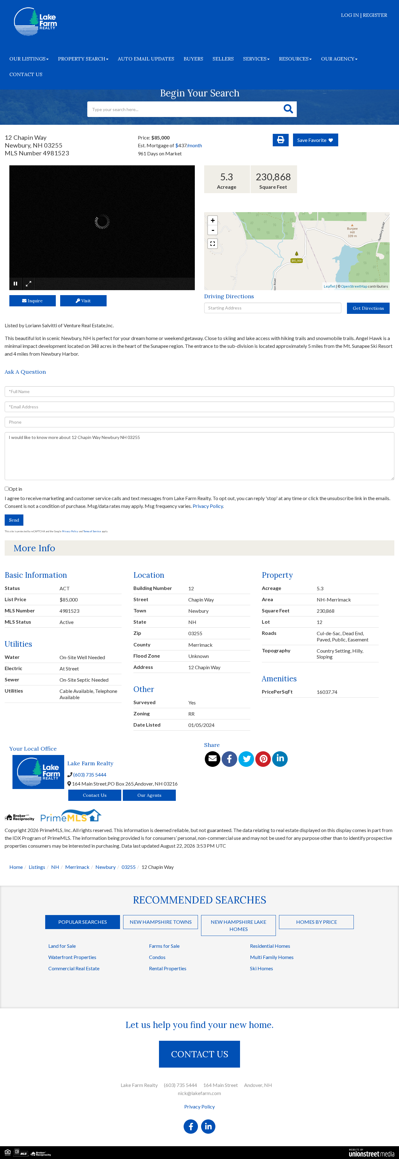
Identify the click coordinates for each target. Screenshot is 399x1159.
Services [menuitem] (255, 59)
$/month (188, 145)
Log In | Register (364, 15)
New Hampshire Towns (161, 922)
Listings (37, 867)
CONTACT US (199, 1054)
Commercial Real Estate (73, 968)
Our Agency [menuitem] (337, 59)
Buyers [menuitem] (193, 59)
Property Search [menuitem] (81, 59)
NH (55, 867)
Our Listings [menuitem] (27, 59)
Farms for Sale (164, 946)
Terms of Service (92, 531)
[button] (288, 109)
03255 (129, 867)
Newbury (105, 867)
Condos (157, 957)
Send (14, 520)
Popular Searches (82, 922)
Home (16, 867)
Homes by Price (316, 922)
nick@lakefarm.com (199, 1093)
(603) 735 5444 (89, 774)
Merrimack (77, 867)
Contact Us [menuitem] (25, 74)
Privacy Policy (208, 506)
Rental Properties (167, 968)
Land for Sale (62, 946)
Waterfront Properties (72, 957)
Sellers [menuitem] (223, 59)
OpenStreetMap (354, 286)
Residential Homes (270, 946)
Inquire (34, 301)
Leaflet (329, 286)
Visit (85, 301)
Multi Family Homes (272, 957)
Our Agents (149, 795)
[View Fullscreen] (212, 243)
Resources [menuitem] (294, 59)
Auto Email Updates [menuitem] (146, 59)
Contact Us (95, 795)
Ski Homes (261, 968)
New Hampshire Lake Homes (238, 925)
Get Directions (368, 308)
